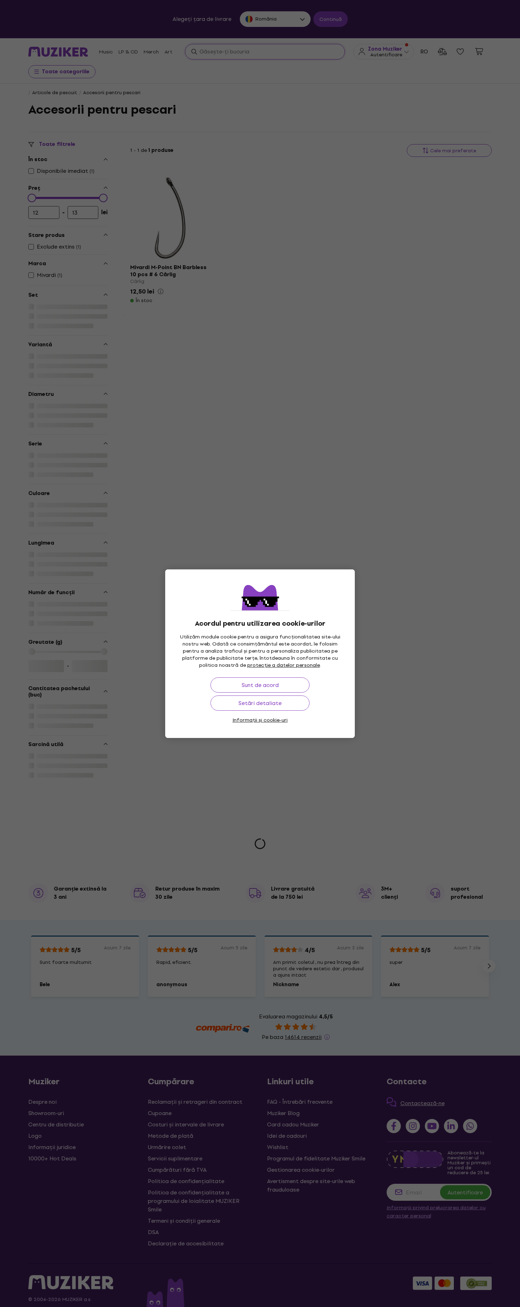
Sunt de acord (260, 685)
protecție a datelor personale (283, 665)
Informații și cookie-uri (260, 720)
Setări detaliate (260, 703)
